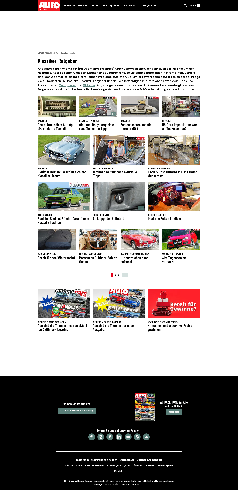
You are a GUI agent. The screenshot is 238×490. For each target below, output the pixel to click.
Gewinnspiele (165, 465)
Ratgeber (148, 5)
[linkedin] (119, 436)
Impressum (82, 459)
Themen (150, 465)
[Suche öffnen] (185, 5)
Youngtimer (67, 85)
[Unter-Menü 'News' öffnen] (86, 5)
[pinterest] (91, 436)
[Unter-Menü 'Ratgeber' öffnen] (155, 5)
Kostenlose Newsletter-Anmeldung (76, 410)
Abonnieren (174, 411)
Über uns (138, 465)
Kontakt (119, 471)
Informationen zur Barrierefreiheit (85, 465)
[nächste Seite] (125, 275)
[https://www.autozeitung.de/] (49, 5)
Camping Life (108, 5)
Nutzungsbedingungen (104, 459)
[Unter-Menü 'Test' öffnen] (97, 5)
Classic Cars (129, 5)
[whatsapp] (137, 436)
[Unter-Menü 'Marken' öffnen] (74, 5)
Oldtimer (89, 85)
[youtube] (128, 436)
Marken (68, 5)
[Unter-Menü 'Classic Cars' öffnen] (138, 5)
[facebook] (109, 436)
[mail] (146, 436)
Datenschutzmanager (149, 459)
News (81, 5)
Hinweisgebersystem (119, 465)
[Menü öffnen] (198, 5)
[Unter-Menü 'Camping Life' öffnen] (118, 5)
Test (92, 5)
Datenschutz (126, 459)
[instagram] (100, 436)
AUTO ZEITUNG (43, 53)
